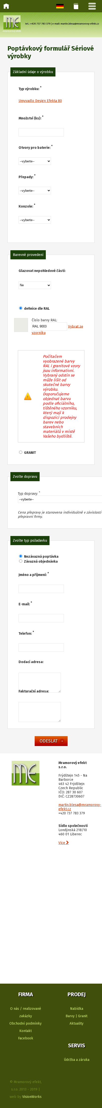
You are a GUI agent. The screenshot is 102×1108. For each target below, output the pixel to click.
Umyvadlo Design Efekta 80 (40, 101)
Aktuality (76, 1023)
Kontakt (25, 1031)
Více (63, 843)
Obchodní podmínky (25, 1023)
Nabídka (76, 1009)
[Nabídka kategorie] (76, 6)
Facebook (25, 1038)
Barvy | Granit (76, 1016)
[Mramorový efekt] (25, 784)
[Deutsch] (60, 6)
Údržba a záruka (76, 1060)
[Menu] (92, 6)
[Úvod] (6, 6)
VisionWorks (32, 1097)
